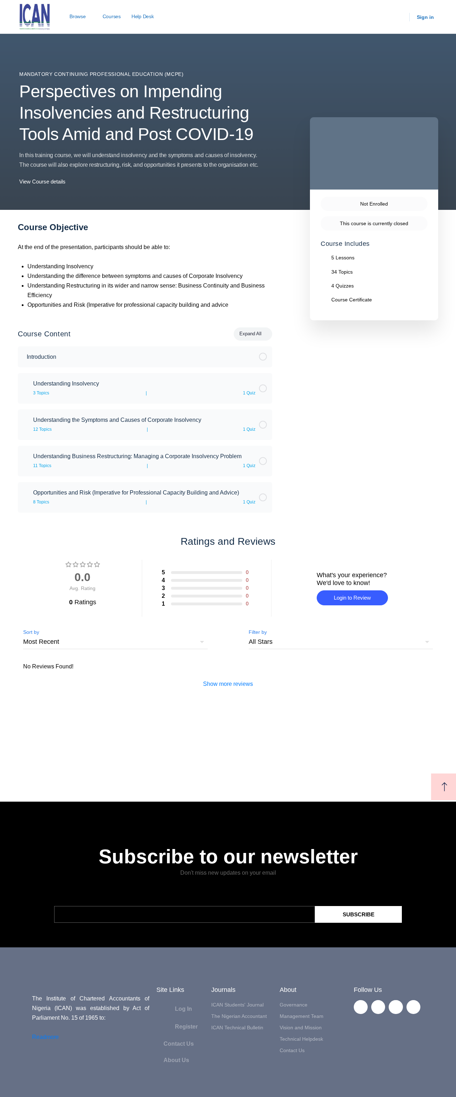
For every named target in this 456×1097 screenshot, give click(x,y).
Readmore (45, 1037)
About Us (176, 1060)
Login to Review (352, 598)
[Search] (399, 17)
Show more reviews (228, 684)
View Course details (43, 181)
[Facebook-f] (361, 1007)
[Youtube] (396, 1007)
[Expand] (26, 388)
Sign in (425, 17)
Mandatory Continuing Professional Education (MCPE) (101, 74)
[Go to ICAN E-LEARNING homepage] (35, 16)
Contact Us (179, 1044)
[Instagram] (413, 1007)
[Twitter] (378, 1007)
